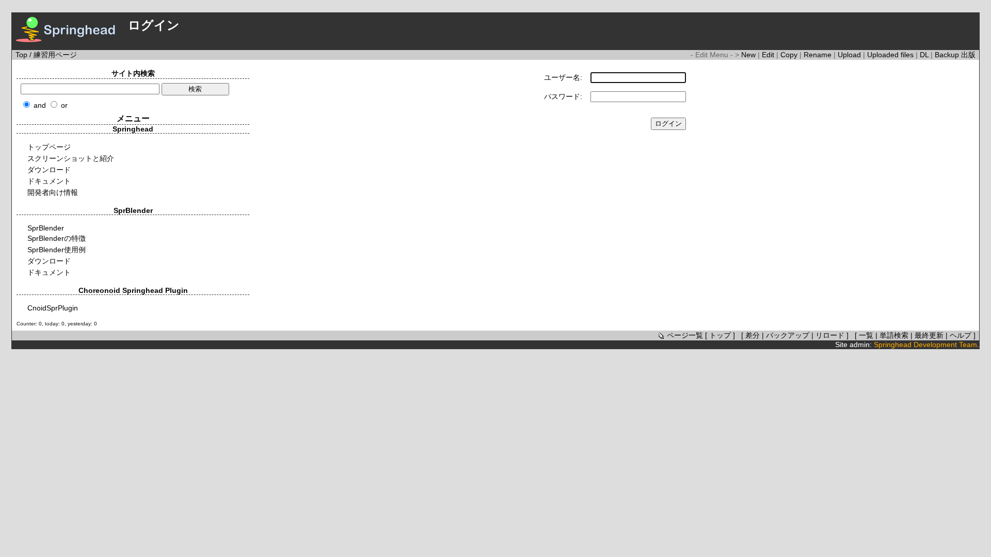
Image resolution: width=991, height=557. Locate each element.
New (749, 55)
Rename (819, 55)
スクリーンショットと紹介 (70, 158)
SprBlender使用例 (56, 249)
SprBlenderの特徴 (56, 238)
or (64, 105)
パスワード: (563, 96)
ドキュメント (49, 181)
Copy (790, 55)
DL (925, 55)
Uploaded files (891, 55)
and (40, 105)
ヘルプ (960, 335)
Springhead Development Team (925, 344)
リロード (830, 335)
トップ (720, 335)
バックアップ (787, 335)
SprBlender (45, 228)
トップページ (49, 147)
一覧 (866, 335)
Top (21, 55)
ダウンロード (49, 170)
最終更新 (929, 335)
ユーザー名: (563, 77)
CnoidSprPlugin (52, 308)
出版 (968, 55)
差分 (752, 335)
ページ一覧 (685, 335)
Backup (948, 55)
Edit (769, 55)
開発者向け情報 (52, 192)
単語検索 (894, 335)
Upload (850, 55)
